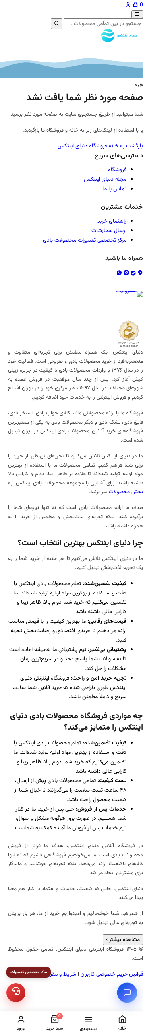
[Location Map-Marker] (140, 273)
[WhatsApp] (120, 273)
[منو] (137, 14)
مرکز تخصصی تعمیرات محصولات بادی (84, 240)
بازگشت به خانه (126, 146)
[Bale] (134, 273)
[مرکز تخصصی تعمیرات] (16, 993)
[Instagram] (127, 273)
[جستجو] (56, 23)
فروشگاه (117, 170)
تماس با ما (114, 189)
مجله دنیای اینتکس (105, 179)
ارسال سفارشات (108, 231)
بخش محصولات (126, 492)
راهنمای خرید (111, 221)
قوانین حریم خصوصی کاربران (112, 974)
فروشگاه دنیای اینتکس (82, 146)
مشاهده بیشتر (123, 939)
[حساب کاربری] (129, 5)
